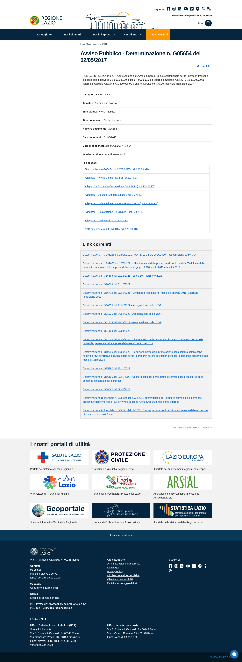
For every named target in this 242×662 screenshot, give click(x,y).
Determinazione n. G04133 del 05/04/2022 (106, 331)
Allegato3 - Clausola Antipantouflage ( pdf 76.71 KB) (114, 194)
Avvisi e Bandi (159, 34)
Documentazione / (94, 44)
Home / (83, 44)
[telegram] (197, 9)
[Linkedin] (192, 9)
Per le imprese (102, 34)
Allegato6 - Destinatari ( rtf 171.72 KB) (106, 220)
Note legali (113, 567)
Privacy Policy (115, 571)
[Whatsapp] (203, 9)
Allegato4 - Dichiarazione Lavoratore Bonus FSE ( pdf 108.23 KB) (121, 203)
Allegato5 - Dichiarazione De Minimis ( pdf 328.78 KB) (115, 212)
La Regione (44, 34)
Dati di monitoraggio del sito (122, 583)
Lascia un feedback (121, 535)
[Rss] (170, 571)
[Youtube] (186, 9)
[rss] (209, 9)
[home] (47, 20)
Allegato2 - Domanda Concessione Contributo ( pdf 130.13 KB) (120, 186)
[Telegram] (200, 566)
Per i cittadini (72, 34)
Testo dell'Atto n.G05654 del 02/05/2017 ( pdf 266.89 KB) (117, 169)
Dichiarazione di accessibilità (123, 575)
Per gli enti (130, 34)
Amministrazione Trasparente (123, 563)
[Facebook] (168, 9)
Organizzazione (116, 559)
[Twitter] (179, 9)
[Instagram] (174, 9)
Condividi (205, 66)
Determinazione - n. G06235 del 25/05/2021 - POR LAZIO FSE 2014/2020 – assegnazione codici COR (140, 254)
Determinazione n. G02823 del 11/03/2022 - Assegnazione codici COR (122, 322)
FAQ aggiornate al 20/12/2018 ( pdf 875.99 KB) (111, 229)
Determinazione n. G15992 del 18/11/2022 (106, 368)
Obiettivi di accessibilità (120, 579)
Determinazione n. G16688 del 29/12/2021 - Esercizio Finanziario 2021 (122, 275)
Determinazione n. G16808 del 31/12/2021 (106, 284)
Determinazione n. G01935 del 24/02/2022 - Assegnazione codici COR (122, 313)
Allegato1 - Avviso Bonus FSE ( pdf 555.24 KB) (111, 177)
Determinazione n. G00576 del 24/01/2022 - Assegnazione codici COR (122, 305)
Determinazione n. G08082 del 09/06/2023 (106, 389)
